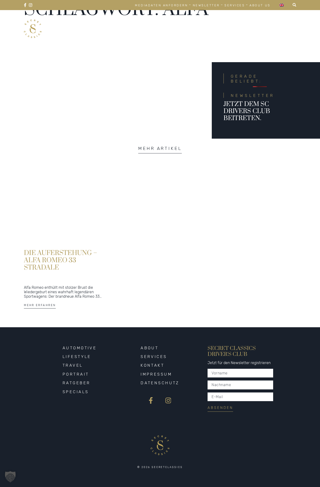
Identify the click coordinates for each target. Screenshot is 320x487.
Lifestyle (149, 23)
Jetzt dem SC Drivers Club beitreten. (246, 111)
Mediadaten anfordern (161, 5)
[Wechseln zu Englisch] (281, 5)
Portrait (213, 23)
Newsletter (206, 5)
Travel (182, 23)
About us (259, 5)
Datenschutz (160, 382)
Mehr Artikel (160, 148)
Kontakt (152, 365)
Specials (283, 23)
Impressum (156, 374)
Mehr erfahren (40, 305)
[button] (10, 476)
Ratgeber (248, 23)
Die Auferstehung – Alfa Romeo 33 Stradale (60, 259)
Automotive (110, 23)
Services (234, 5)
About (149, 348)
